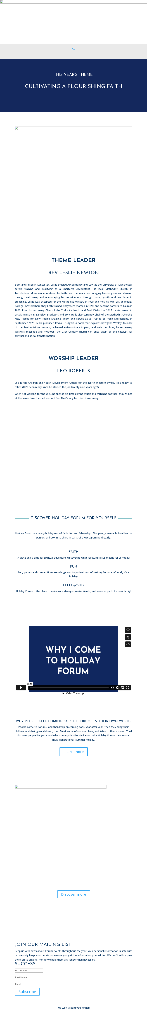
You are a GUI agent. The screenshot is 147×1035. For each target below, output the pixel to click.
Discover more (73, 894)
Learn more (73, 751)
